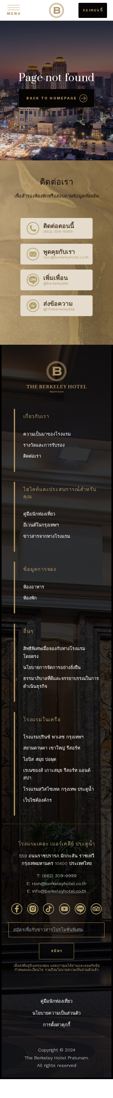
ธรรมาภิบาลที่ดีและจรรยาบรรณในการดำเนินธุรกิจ (61, 682)
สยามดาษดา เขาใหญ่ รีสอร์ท (51, 747)
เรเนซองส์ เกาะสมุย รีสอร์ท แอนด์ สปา (56, 774)
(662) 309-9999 (59, 875)
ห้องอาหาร (33, 586)
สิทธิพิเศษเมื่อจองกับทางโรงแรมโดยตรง (54, 652)
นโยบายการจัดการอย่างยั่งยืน (52, 667)
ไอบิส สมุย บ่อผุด (39, 759)
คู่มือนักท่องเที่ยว (39, 513)
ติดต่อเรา (32, 456)
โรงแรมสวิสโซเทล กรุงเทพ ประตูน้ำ (58, 789)
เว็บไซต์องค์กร (37, 800)
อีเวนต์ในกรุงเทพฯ (41, 524)
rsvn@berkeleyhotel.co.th (59, 883)
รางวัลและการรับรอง (44, 445)
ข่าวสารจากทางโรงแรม (46, 536)
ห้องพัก (30, 597)
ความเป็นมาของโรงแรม (47, 434)
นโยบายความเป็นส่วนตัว (56, 1013)
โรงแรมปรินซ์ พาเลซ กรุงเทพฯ (53, 736)
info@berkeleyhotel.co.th (59, 891)
